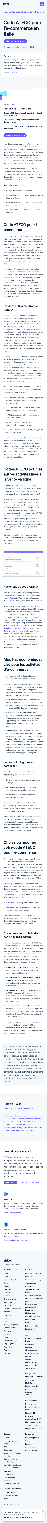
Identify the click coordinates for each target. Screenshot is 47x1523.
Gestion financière (32, 1316)
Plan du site (8, 1474)
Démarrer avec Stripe (14, 41)
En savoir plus (9, 72)
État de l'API (30, 1413)
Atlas (6, 1276)
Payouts (7, 1334)
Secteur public (31, 1365)
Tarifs (6, 1273)
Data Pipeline (9, 1302)
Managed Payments (11, 1324)
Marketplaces (30, 1313)
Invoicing (7, 1315)
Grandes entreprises (33, 1273)
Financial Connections (12, 1308)
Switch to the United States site (17, 1517)
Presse (28, 1444)
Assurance (29, 1344)
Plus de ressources (11, 1483)
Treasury (7, 1353)
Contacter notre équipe (29, 1182)
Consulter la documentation (15, 1240)
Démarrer (9, 1182)
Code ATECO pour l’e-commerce (17, 109)
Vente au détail (31, 1368)
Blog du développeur (33, 1428)
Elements (7, 1305)
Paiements (40, 11)
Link (5, 1321)
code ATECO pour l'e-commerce (19, 236)
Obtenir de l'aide (10, 1492)
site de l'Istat (9, 598)
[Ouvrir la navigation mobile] (42, 4)
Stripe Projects (31, 1425)
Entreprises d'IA (31, 1326)
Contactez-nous (31, 1450)
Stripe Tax (8, 1347)
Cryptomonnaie (10, 1299)
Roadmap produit (32, 1437)
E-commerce (30, 1286)
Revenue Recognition (12, 1340)
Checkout (7, 1289)
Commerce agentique (34, 1280)
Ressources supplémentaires (18, 11)
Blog (5, 1447)
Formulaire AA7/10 (14, 907)
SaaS (27, 1323)
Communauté (9, 1450)
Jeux (27, 1335)
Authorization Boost (12, 1280)
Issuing (6, 1318)
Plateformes (30, 1319)
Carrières (29, 1441)
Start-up (28, 1276)
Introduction (9, 104)
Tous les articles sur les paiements (18, 1108)
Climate (7, 1292)
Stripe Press (30, 1447)
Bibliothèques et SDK (33, 1422)
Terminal (7, 1350)
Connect (7, 1296)
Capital (6, 1286)
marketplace (31, 499)
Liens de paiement (11, 1328)
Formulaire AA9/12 (14, 903)
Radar (6, 1337)
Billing (6, 1283)
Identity (7, 1312)
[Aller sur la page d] (6, 1260)
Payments (8, 1331)
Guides (6, 1437)
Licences (7, 1471)
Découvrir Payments (12, 1212)
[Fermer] (42, 1512)
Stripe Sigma (9, 1343)
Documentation (31, 1404)
